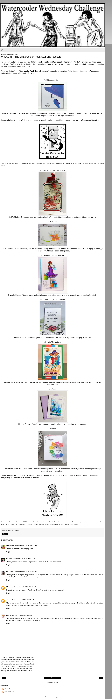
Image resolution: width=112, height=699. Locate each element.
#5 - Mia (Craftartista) (52, 342)
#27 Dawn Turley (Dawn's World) (52, 299)
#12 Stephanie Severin (52, 80)
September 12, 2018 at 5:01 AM (25, 587)
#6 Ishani (52, 429)
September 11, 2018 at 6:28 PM (26, 545)
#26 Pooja (53, 389)
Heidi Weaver (9, 689)
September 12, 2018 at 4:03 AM (24, 559)
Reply (8, 552)
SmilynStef (10, 545)
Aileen (8, 600)
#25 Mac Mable (53, 222)
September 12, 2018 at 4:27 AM (26, 571)
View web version (52, 682)
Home (52, 678)
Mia (7, 615)
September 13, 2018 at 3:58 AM (23, 600)
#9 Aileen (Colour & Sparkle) (52, 255)
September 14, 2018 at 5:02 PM (21, 615)
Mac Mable (10, 571)
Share (5, 534)
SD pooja (9, 587)
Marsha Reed (9, 692)
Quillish (9, 559)
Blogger (56, 697)
